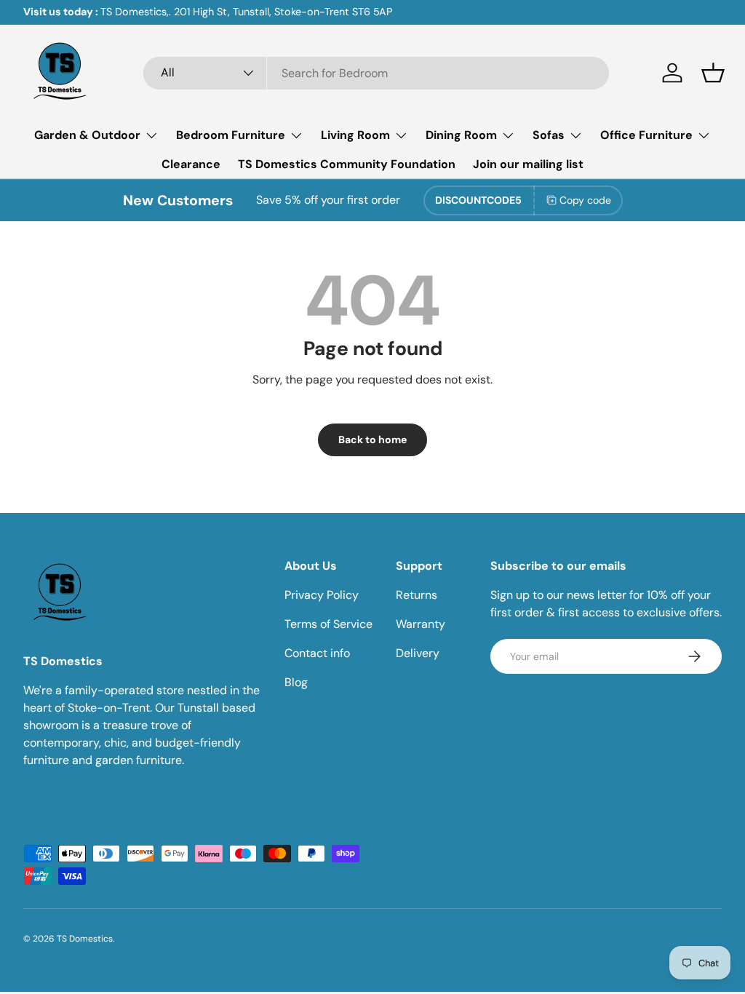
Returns (416, 595)
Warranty (420, 624)
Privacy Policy (321, 595)
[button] (713, 73)
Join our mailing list (528, 164)
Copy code (585, 200)
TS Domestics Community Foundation (346, 164)
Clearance (191, 164)
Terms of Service (328, 624)
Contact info (317, 653)
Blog (296, 682)
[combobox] (376, 73)
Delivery (417, 653)
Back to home (372, 439)
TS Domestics (85, 939)
